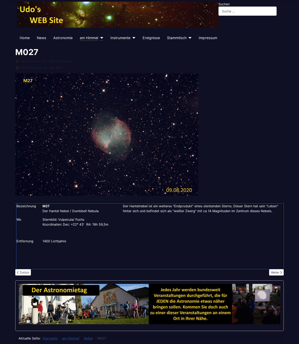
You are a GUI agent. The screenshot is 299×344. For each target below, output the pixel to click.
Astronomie (63, 38)
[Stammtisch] (189, 38)
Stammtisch (177, 38)
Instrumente (120, 38)
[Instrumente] (132, 38)
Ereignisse (151, 38)
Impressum (208, 38)
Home (25, 38)
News (41, 38)
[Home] (117, 14)
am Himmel (89, 38)
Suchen (224, 4)
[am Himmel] (100, 38)
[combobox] (247, 11)
